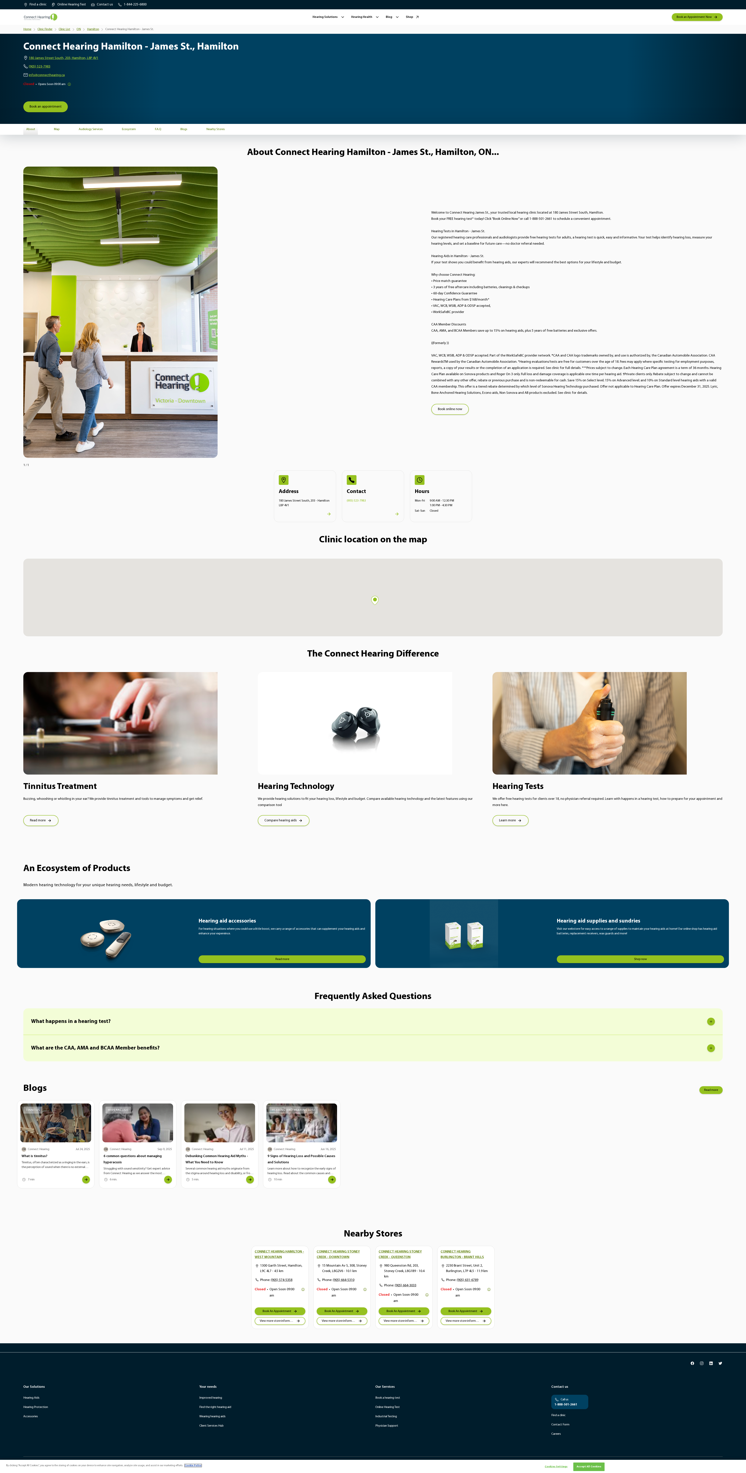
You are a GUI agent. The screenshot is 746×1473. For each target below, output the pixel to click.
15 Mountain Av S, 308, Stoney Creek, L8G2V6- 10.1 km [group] (344, 1268)
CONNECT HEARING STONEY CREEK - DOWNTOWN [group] (338, 1254)
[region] (373, 1466)
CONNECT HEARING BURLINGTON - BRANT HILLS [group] (462, 1254)
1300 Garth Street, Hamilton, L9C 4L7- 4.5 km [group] (281, 1268)
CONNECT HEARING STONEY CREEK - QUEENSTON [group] (400, 1254)
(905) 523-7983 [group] (39, 67)
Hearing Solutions (325, 17)
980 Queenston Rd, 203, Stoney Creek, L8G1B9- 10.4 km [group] (404, 1271)
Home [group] (27, 29)
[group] (34, 4)
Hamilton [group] (93, 29)
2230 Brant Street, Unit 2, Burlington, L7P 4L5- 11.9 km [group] (467, 1268)
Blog (389, 17)
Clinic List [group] (64, 29)
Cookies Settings (556, 1466)
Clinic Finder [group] (44, 29)
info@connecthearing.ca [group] (47, 75)
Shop (409, 17)
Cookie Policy (193, 1465)
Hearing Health (361, 17)
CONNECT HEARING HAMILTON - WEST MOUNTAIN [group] (279, 1254)
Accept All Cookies (589, 1466)
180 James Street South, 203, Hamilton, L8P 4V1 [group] (63, 58)
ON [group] (79, 29)
